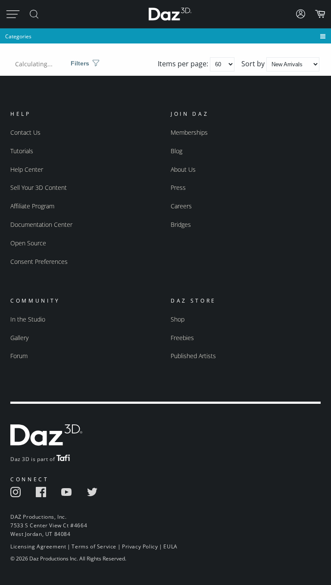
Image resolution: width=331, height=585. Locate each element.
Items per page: (184, 63)
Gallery (19, 338)
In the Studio (27, 319)
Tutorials (21, 151)
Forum (19, 356)
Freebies (182, 338)
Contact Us (25, 132)
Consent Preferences (39, 261)
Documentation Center (41, 224)
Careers (181, 206)
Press (178, 187)
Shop (177, 319)
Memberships (189, 132)
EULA (170, 546)
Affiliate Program (32, 206)
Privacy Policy (140, 546)
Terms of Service (94, 546)
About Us (183, 169)
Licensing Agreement (38, 546)
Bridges (181, 224)
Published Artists (193, 356)
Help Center (26, 169)
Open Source (28, 243)
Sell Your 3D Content (38, 187)
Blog (176, 151)
